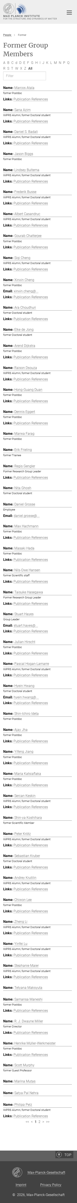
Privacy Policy (50, 1185)
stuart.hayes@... (26, 625)
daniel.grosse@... (27, 516)
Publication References (30, 99)
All (30, 68)
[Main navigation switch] (69, 12)
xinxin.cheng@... (26, 291)
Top (67, 1155)
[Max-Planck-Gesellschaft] (20, 1173)
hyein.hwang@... (26, 697)
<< (27, 1122)
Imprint (21, 1185)
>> (47, 1122)
